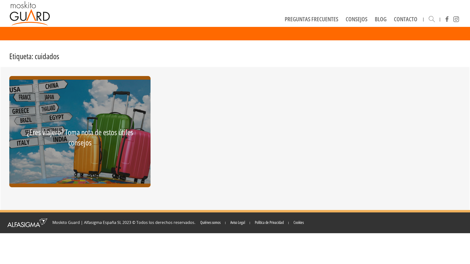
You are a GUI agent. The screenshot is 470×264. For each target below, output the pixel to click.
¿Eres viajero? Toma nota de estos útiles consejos (80, 137)
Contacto (405, 19)
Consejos (356, 19)
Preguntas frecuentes (311, 19)
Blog (381, 19)
